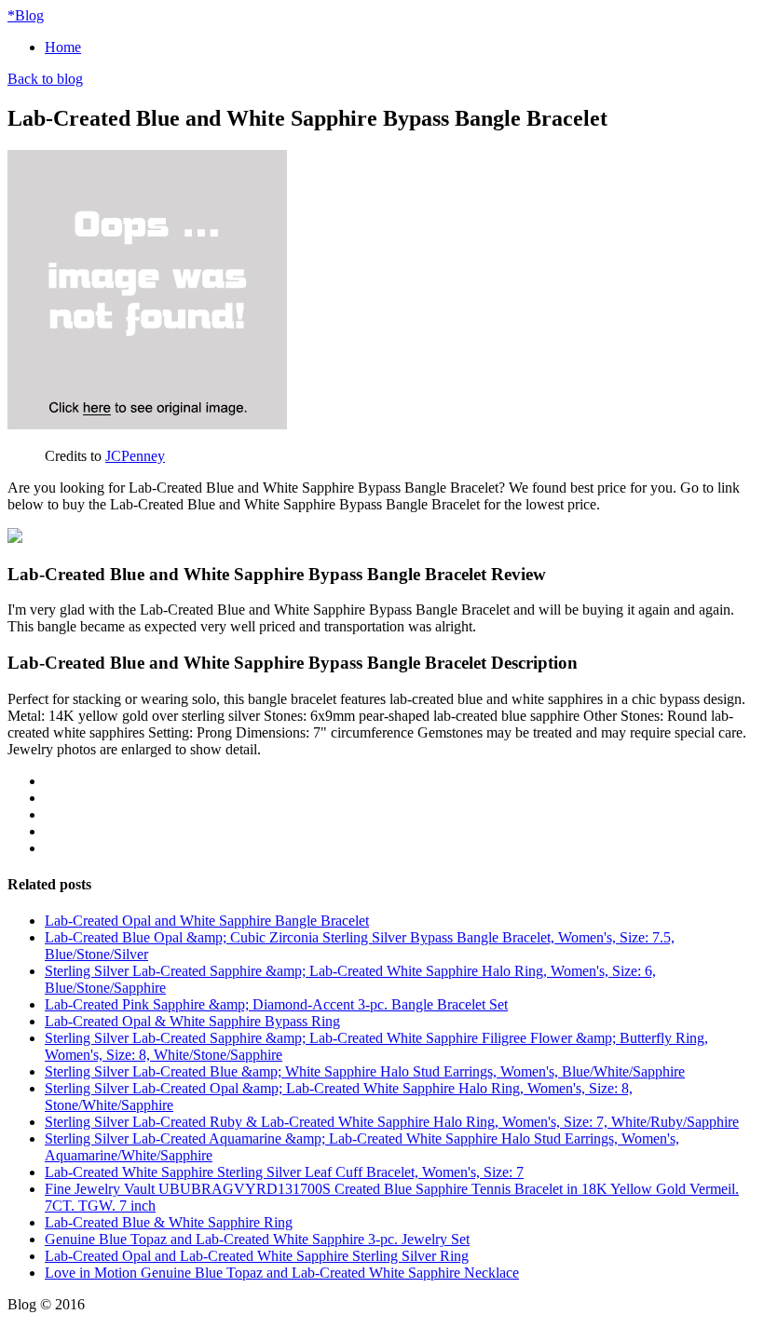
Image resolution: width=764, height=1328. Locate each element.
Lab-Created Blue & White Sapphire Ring (169, 1222)
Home (63, 47)
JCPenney (135, 456)
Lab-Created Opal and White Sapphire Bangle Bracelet (207, 920)
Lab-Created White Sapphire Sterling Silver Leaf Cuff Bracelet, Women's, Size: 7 (284, 1172)
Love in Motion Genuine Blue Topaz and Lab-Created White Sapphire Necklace (282, 1273)
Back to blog (45, 79)
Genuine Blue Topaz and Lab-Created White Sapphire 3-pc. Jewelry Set (257, 1239)
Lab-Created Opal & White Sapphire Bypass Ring (192, 1021)
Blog (25, 15)
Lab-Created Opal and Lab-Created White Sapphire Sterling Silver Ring (257, 1256)
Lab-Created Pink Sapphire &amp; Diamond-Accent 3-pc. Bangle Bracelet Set (276, 1004)
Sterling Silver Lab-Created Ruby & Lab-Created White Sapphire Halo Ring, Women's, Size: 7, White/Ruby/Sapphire (392, 1122)
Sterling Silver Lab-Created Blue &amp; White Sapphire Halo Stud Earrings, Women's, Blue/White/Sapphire (365, 1071)
